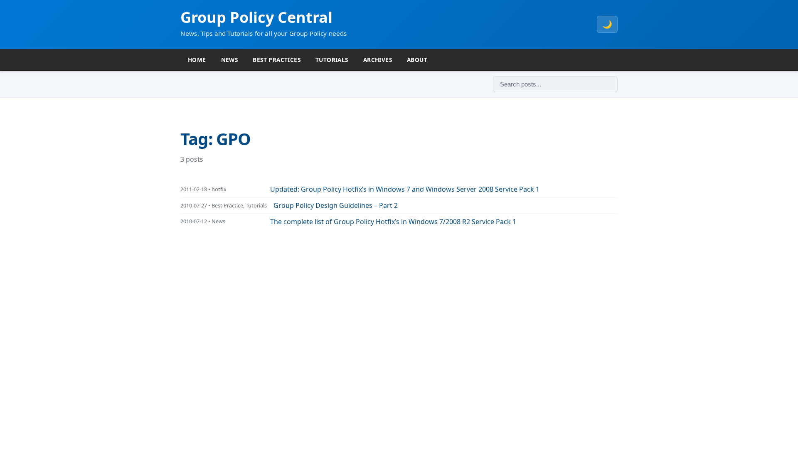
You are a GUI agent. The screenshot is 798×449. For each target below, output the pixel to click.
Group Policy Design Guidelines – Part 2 (335, 205)
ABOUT (417, 60)
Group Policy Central (256, 17)
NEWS (229, 60)
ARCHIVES (377, 60)
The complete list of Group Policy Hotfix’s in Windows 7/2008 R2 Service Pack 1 (393, 221)
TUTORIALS (331, 60)
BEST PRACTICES (276, 60)
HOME (197, 60)
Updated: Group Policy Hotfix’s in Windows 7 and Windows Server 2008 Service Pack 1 (404, 189)
